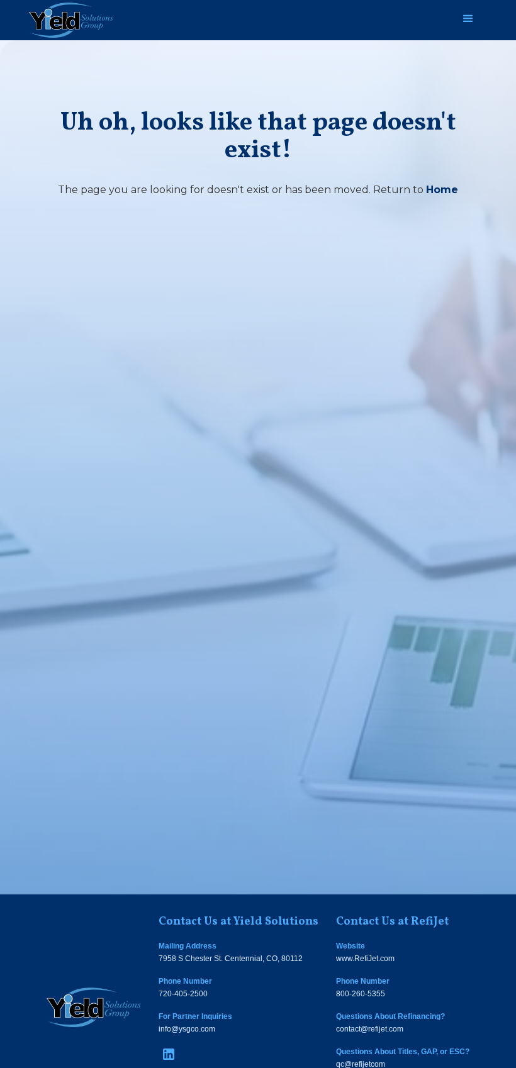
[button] (468, 19)
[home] (71, 20)
